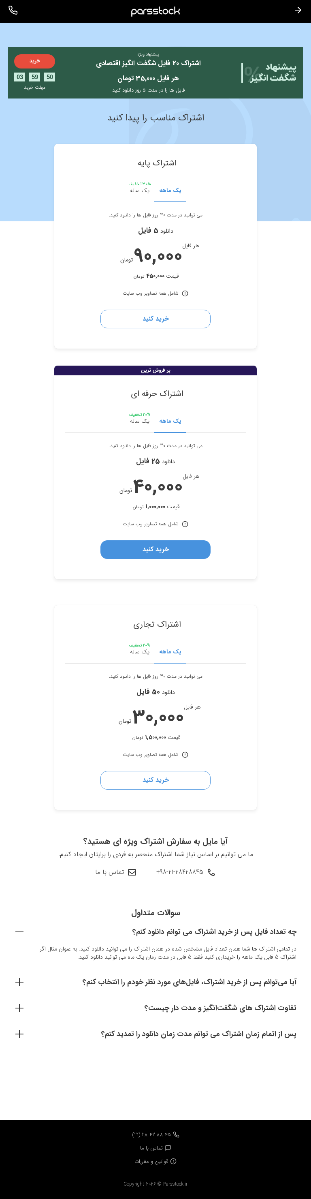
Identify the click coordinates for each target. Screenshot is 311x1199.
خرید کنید (156, 319)
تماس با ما (109, 872)
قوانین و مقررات (151, 1161)
